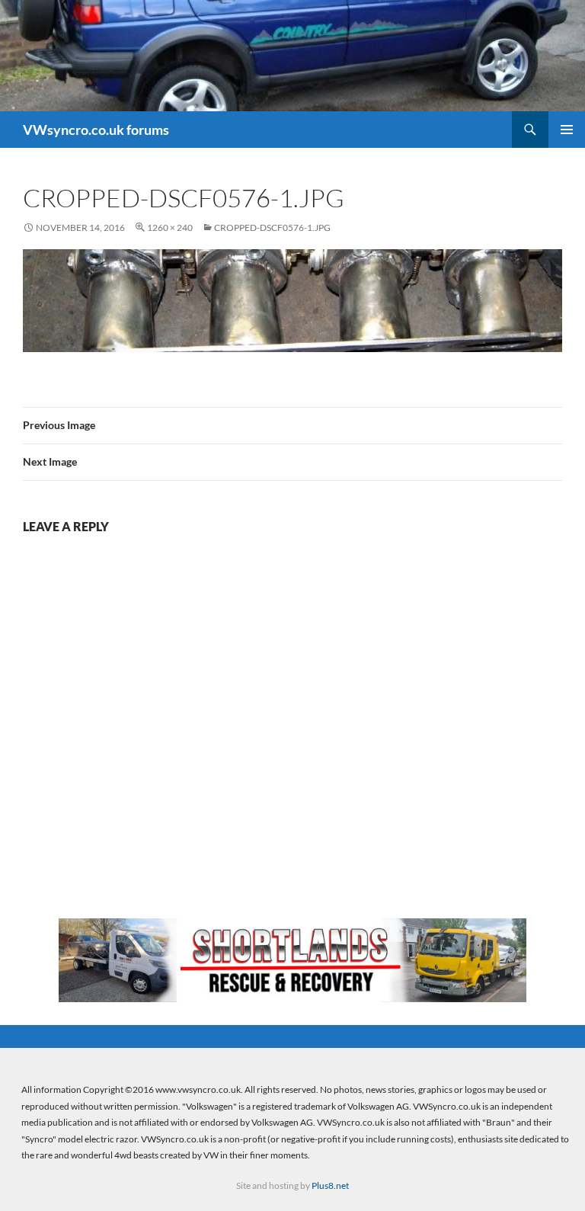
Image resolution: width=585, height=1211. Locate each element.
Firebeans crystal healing (196, 1203)
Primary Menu (566, 129)
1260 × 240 (170, 227)
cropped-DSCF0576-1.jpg (272, 227)
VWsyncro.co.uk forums (96, 129)
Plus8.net (330, 1185)
